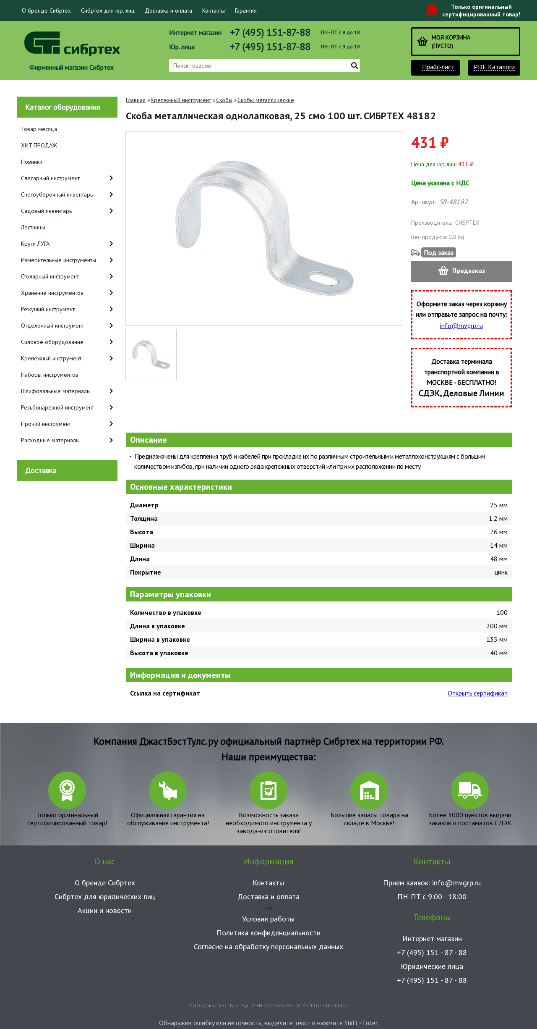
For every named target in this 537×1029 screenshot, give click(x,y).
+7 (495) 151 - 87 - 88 (432, 952)
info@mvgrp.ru (461, 325)
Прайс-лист (438, 67)
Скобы (224, 100)
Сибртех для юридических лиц (105, 896)
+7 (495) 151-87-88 (270, 32)
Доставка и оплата (168, 10)
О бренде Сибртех (46, 10)
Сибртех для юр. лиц (108, 10)
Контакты (213, 10)
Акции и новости (105, 910)
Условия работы (268, 919)
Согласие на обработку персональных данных (268, 946)
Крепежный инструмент (181, 100)
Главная (136, 100)
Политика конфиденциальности (268, 932)
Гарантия (246, 10)
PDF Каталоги (494, 67)
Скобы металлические (265, 100)
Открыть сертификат (478, 693)
